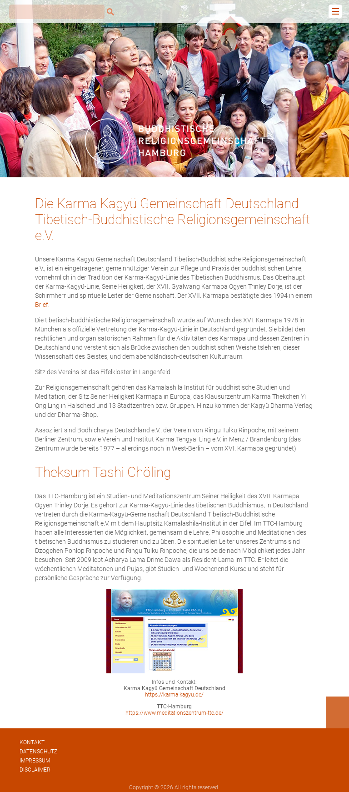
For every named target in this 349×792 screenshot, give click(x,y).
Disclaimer (35, 770)
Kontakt (32, 742)
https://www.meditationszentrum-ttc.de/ (174, 713)
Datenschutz (38, 751)
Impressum (35, 760)
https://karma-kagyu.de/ (174, 695)
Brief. (42, 304)
